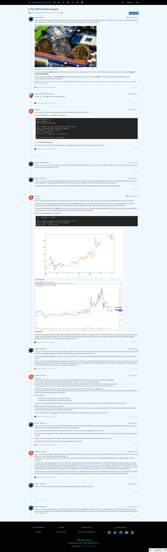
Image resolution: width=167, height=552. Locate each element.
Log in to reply (134, 13)
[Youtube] (127, 533)
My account (61, 532)
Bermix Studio (45, 69)
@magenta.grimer (45, 162)
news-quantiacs (39, 17)
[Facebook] (109, 533)
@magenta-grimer (40, 165)
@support (38, 199)
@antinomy (43, 178)
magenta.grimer (39, 93)
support (37, 162)
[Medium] (132, 533)
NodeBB (83, 546)
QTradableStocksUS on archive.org (88, 465)
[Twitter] (115, 533)
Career (61, 527)
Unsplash (55, 69)
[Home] (29, 2)
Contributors (91, 546)
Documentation (39, 527)
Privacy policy (86, 527)
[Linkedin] (121, 533)
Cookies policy (120, 527)
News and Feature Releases (40, 12)
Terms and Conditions (86, 532)
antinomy (37, 109)
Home (84, 540)
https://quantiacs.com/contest (53, 81)
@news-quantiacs (50, 93)
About (38, 532)
